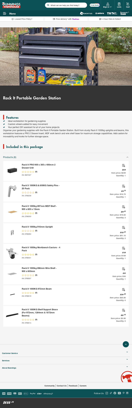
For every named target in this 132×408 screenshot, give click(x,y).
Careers (83, 386)
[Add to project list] (123, 165)
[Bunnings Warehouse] (11, 7)
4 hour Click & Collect (111, 19)
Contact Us (62, 386)
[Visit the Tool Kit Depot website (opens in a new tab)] (112, 13)
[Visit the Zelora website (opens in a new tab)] (99, 13)
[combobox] (66, 5)
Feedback (73, 386)
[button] (66, 156)
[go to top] (126, 344)
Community (49, 386)
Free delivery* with (64, 19)
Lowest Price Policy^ (23, 19)
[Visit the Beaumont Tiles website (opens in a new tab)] (86, 13)
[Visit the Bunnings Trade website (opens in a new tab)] (124, 13)
